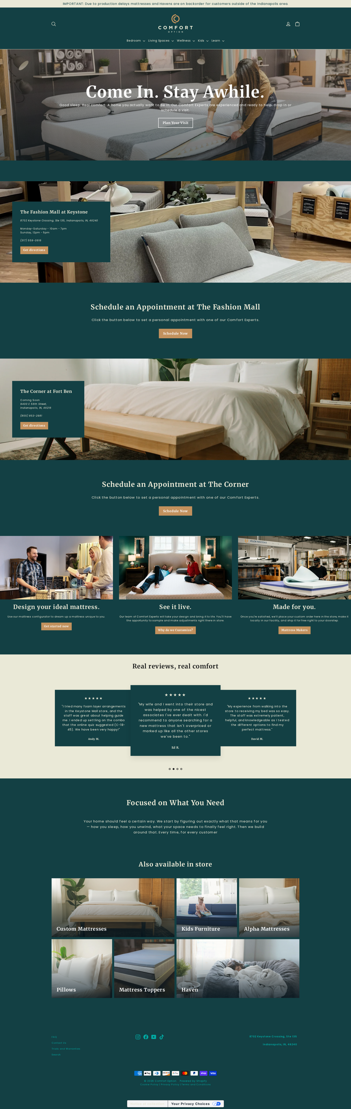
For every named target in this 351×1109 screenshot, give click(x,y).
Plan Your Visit (175, 123)
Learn (216, 41)
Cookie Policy (149, 1084)
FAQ (54, 1037)
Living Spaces (159, 41)
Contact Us (59, 1042)
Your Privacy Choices (190, 1104)
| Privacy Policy (168, 1084)
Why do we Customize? (175, 630)
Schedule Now (175, 333)
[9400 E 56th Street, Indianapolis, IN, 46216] (175, 409)
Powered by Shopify (193, 1081)
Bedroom (134, 41)
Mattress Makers (294, 630)
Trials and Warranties (66, 1048)
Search (56, 1054)
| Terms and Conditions (195, 1084)
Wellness (184, 41)
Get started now (56, 626)
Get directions (34, 250)
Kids (201, 41)
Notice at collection (147, 1104)
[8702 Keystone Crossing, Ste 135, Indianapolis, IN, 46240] (175, 232)
